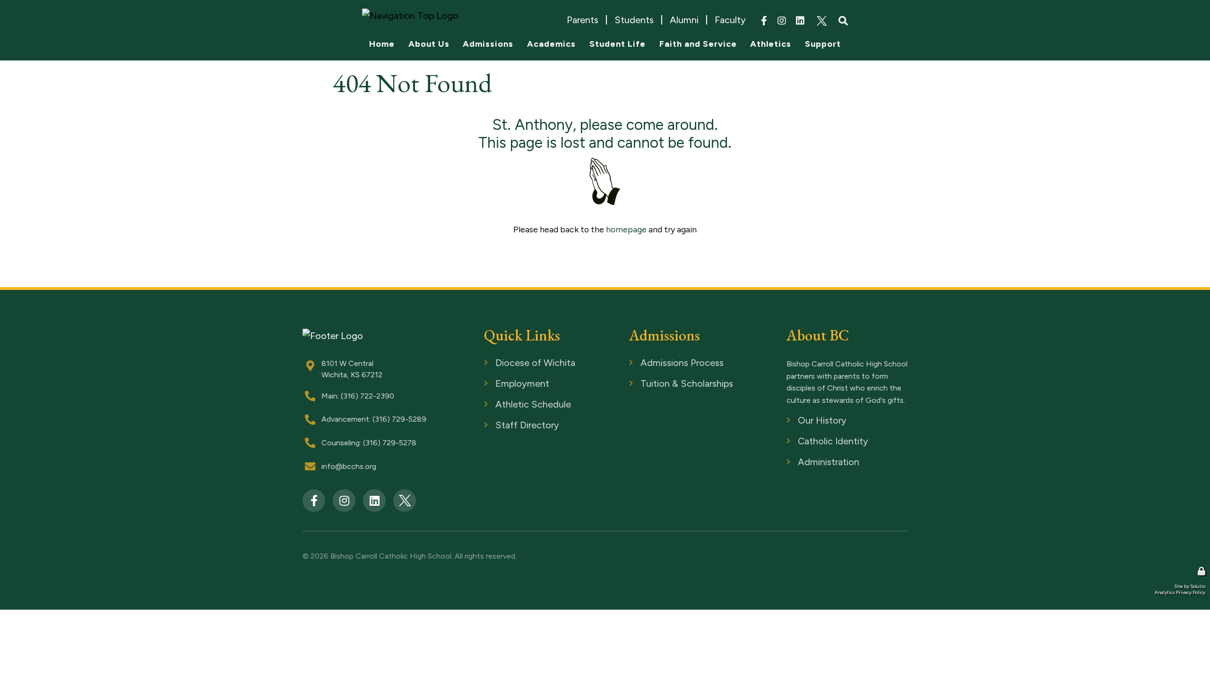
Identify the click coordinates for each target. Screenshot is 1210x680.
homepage (626, 229)
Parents (582, 20)
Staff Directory (510, 426)
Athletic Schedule (514, 405)
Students (634, 20)
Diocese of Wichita (516, 363)
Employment (505, 384)
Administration (811, 463)
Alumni (684, 20)
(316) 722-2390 (367, 395)
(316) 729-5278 (389, 442)
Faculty (730, 20)
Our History (806, 421)
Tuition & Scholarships (666, 384)
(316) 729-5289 (399, 419)
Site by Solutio (1189, 586)
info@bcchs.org (348, 466)
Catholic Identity (815, 442)
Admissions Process (663, 363)
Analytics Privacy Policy (1180, 592)
